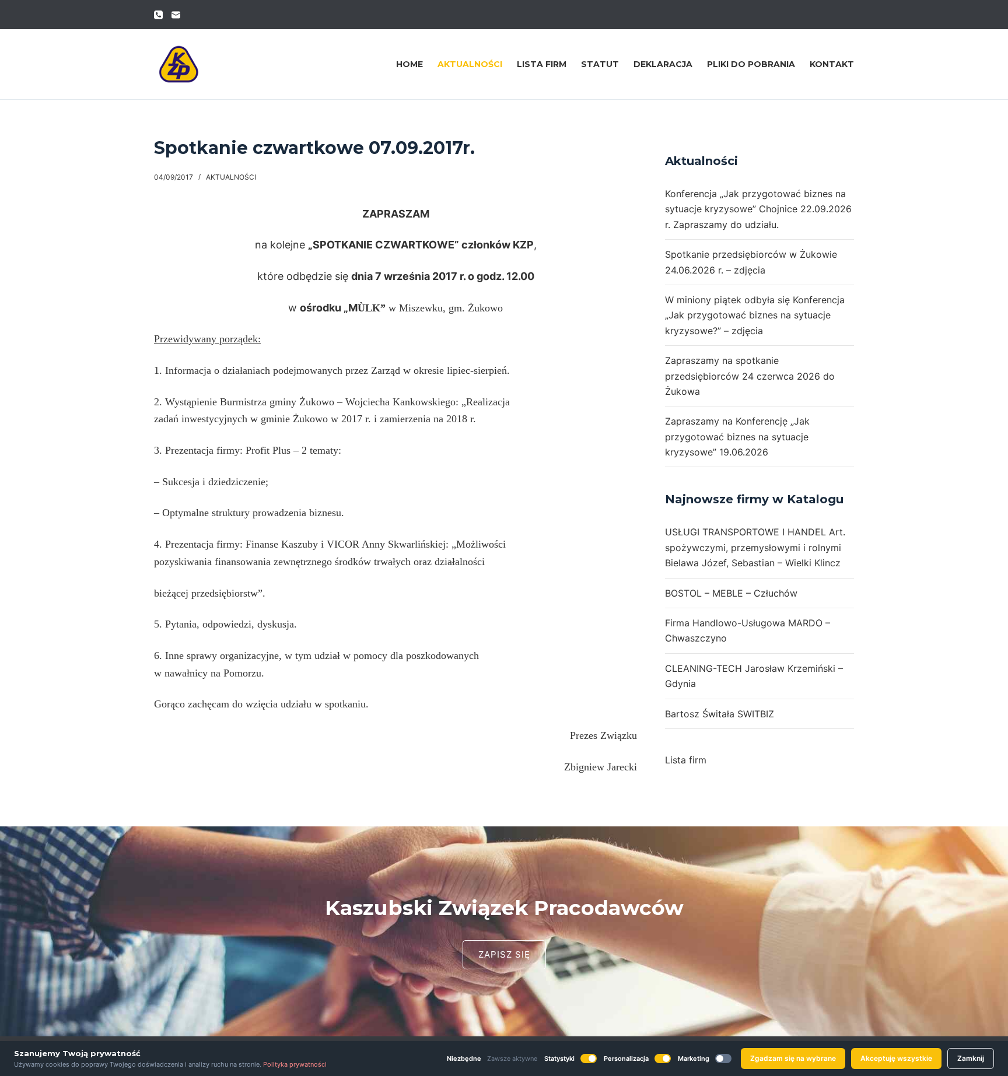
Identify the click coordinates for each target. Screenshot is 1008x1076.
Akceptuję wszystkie (896, 1058)
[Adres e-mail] (176, 14)
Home (409, 64)
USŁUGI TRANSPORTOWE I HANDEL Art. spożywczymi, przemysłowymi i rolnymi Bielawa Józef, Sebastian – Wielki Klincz (755, 547)
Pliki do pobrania (751, 64)
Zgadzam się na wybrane (793, 1058)
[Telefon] (158, 14)
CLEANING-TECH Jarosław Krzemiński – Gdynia (754, 676)
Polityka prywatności (295, 1064)
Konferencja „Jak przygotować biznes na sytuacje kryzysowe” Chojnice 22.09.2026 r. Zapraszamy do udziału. (758, 209)
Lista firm (541, 64)
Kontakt (832, 64)
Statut (600, 64)
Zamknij (970, 1058)
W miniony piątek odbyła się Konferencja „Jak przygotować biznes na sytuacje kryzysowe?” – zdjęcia (755, 315)
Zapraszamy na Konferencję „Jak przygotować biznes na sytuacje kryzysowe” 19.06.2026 (737, 436)
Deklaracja (663, 64)
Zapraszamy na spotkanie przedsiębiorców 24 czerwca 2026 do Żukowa (750, 376)
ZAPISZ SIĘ (504, 954)
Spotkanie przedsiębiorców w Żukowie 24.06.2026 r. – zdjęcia (751, 261)
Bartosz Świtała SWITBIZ (719, 714)
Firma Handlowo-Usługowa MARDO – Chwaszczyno (747, 630)
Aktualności (470, 64)
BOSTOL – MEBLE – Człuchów (731, 593)
